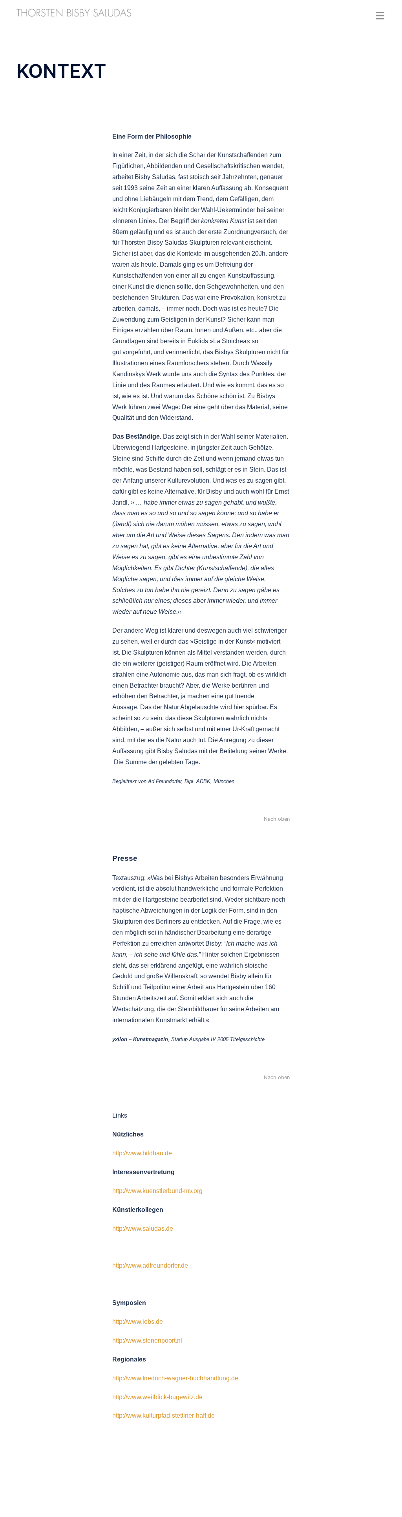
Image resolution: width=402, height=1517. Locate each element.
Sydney (27, 1504)
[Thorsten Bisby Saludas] (74, 13)
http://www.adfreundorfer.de (150, 1265)
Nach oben (277, 819)
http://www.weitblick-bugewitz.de (157, 1397)
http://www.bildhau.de (142, 1153)
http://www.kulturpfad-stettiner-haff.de (163, 1415)
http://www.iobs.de (137, 1321)
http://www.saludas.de (142, 1228)
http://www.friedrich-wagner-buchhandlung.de (175, 1378)
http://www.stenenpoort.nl (147, 1340)
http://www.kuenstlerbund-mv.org (157, 1191)
